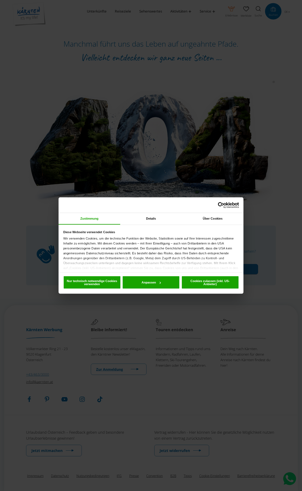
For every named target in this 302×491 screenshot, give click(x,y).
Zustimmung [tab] (89, 218)
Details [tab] (151, 218)
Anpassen (149, 282)
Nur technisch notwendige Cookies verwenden (92, 282)
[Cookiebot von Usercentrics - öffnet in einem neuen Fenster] (221, 205)
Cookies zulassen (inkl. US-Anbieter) (210, 282)
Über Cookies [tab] (212, 218)
